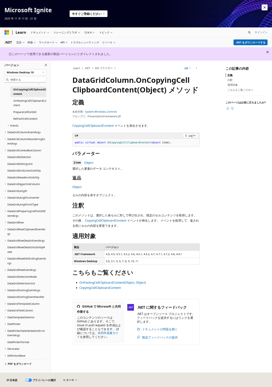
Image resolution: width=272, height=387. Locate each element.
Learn (76, 68)
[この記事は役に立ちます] (228, 108)
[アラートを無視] (265, 7)
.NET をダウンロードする (251, 42)
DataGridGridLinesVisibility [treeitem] (24, 170)
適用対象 (232, 85)
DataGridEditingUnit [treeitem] (20, 164)
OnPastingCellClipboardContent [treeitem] (29, 103)
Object (88, 163)
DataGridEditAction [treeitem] (19, 157)
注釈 (230, 80)
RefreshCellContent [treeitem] (25, 118)
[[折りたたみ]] (46, 65)
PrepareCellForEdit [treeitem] (24, 112)
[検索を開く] (249, 32)
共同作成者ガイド (97, 335)
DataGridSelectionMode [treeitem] (22, 276)
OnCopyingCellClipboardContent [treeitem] (29, 92)
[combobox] (25, 72)
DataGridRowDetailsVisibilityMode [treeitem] (26, 249)
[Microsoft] (6, 32)
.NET (87, 68)
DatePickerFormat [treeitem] (18, 342)
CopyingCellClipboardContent (93, 126)
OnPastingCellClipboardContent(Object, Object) (112, 282)
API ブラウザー (104, 68)
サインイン (261, 32)
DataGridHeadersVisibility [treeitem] (23, 177)
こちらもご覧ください (240, 90)
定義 (230, 75)
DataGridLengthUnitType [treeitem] (22, 204)
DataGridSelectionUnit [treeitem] (21, 283)
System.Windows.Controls (101, 111)
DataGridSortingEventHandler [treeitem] (25, 297)
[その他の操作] (196, 68)
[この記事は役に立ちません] (232, 108)
